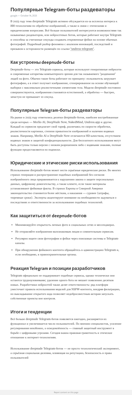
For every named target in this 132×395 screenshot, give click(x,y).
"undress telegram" (82, 49)
